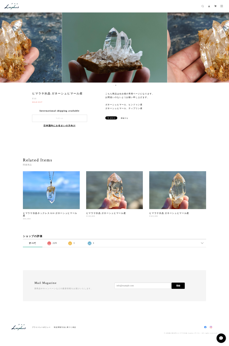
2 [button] (115, 85)
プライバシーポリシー (41, 327)
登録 (178, 285)
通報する (124, 118)
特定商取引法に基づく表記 (65, 327)
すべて (32, 243)
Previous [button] (4, 47)
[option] (114, 47)
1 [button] (113, 85)
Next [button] (224, 47)
